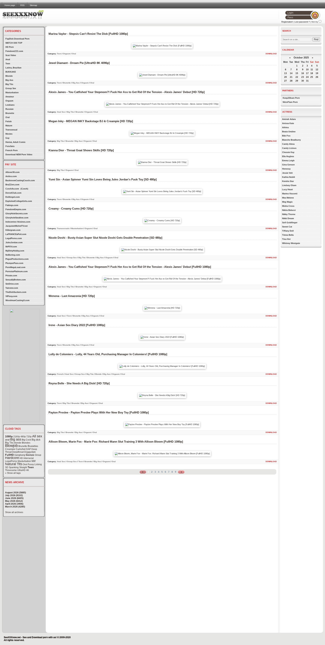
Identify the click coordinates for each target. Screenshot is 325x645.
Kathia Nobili (288, 177)
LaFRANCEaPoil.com (15, 234)
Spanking (14, 467)
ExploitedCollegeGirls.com (18, 201)
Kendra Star (288, 181)
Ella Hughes (288, 156)
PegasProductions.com (17, 259)
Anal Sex (61, 112)
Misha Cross (288, 206)
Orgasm (9, 101)
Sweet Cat (287, 227)
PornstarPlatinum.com (16, 271)
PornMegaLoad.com (15, 267)
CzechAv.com (12, 189)
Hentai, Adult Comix (15, 142)
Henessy (286, 169)
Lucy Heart (287, 189)
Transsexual (11, 130)
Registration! (287, 22)
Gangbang (19, 455)
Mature (8, 125)
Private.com (11, 275)
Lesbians (9, 105)
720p (29, 436)
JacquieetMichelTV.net (16, 226)
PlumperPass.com (14, 263)
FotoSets (9, 146)
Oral (7, 117)
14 (291, 73)
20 (285, 77)
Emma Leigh (288, 160)
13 (285, 73)
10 (307, 69)
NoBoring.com (12, 255)
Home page (10, 5)
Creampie (10, 449)
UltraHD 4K (23, 470)
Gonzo (30, 454)
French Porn (11, 150)
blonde (17, 442)
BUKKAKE (10, 72)
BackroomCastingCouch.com (20, 180)
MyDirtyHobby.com (14, 251)
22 (296, 77)
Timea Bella (288, 235)
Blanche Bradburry (291, 140)
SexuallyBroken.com (15, 280)
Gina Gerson (288, 165)
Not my (314, 22)
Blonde (9, 76)
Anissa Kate (288, 123)
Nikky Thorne (288, 214)
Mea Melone (288, 198)
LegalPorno (11, 461)
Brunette (9, 113)
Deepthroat (18, 452)
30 (302, 80)
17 (307, 73)
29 (296, 80)
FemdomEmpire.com (15, 209)
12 (317, 69)
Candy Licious (289, 148)
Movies (8, 134)
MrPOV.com (11, 246)
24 (307, 77)
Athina (285, 127)
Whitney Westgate (291, 243)
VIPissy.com (11, 296)
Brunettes (33, 446)
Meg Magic (287, 202)
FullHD (9, 454)
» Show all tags (13, 473)
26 (317, 77)
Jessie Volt (287, 173)
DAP (28, 449)
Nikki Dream (288, 218)
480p (23, 436)
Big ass (15, 439)
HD (21, 458)
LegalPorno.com (13, 238)
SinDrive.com (12, 284)
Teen (7, 63)
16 (302, 73)
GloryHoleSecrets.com (16, 213)
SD (6, 467)
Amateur (9, 96)
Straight (23, 467)
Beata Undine (288, 131)
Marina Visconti (289, 193)
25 (311, 77)
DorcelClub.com (13, 193)
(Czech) (24, 189)
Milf (34, 461)
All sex (37, 436)
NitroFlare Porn (290, 102)
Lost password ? (302, 22)
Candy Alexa (288, 144)
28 (291, 80)
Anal (7, 59)
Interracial (29, 458)
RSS (22, 5)
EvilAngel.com (12, 197)
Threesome (11, 470)
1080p (9, 436)
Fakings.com (11, 205)
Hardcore (12, 458)
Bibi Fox (286, 136)
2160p (16, 436)
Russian (9, 109)
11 (312, 69)
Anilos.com (11, 176)
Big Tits (9, 84)
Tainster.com (11, 288)
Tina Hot (286, 239)
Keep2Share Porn (291, 98)
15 (296, 73)
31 (307, 80)
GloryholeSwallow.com (16, 218)
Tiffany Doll (288, 231)
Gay (7, 138)
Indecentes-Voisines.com (17, 222)
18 (311, 73)
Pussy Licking (35, 464)
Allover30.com (12, 172)
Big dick (36, 439)
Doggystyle (30, 452)
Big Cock (26, 439)
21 (291, 77)
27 (285, 80)
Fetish (8, 121)
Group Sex (10, 88)
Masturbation (12, 92)
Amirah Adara (289, 119)
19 (317, 73)
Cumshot (21, 449)
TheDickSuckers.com (15, 292)
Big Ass (9, 80)
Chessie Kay (288, 152)
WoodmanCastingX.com (17, 300)
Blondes (26, 442)
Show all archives (14, 512)
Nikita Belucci (289, 210)
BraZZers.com (12, 184)
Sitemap (33, 5)
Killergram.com (13, 230)
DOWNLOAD (271, 54)
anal (7, 439)
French (60, 374)
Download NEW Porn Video (18, 154)
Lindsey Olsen (289, 185)
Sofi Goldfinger (289, 222)
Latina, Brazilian (13, 68)
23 (302, 77)
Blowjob (11, 446)
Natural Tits (13, 464)
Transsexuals (63, 228)
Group (38, 455)
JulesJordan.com (14, 242)
